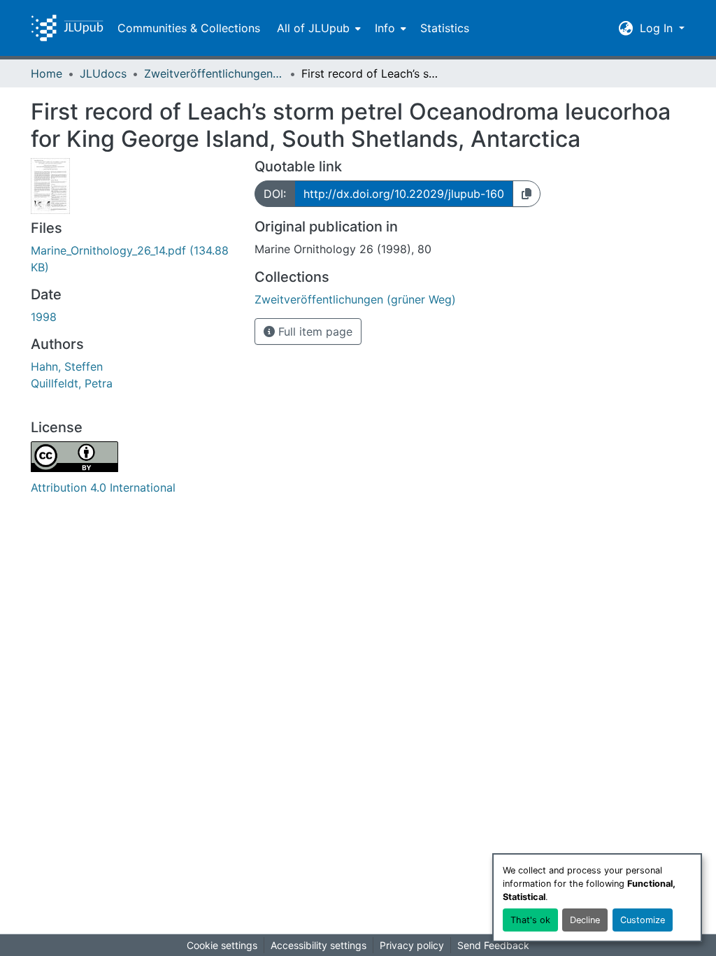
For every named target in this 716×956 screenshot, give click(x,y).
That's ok (530, 920)
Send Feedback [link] (493, 945)
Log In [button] (658, 28)
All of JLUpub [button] (313, 28)
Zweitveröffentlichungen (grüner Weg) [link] (214, 73)
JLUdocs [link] (103, 73)
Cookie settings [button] (222, 945)
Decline (585, 920)
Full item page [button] (313, 331)
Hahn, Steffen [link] (67, 366)
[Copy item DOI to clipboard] (526, 193)
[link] (134, 259)
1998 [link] (44, 317)
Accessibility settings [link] (318, 945)
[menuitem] (317, 28)
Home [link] (46, 73)
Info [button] (385, 28)
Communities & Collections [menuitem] (188, 28)
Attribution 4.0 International (103, 487)
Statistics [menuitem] (444, 28)
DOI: (275, 194)
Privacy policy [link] (412, 945)
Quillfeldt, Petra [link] (72, 383)
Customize (642, 920)
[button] (67, 28)
